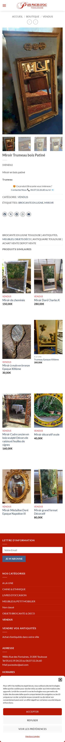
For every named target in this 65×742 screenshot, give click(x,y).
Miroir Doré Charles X (47, 300)
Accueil (17, 16)
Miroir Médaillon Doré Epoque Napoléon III (15, 512)
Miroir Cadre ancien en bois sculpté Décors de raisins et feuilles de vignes (15, 439)
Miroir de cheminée (13, 300)
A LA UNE (7, 583)
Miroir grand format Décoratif (45, 512)
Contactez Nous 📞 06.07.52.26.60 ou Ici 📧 (32, 189)
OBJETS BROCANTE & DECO (18, 613)
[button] (60, 679)
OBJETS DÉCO (23, 239)
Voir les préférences (32, 729)
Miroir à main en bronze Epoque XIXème (16, 367)
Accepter (32, 711)
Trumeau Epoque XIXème (46, 359)
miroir (48, 202)
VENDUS (48, 16)
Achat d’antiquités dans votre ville (20, 636)
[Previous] (7, 81)
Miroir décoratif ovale (46, 434)
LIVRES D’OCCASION (14, 595)
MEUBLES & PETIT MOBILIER (18, 601)
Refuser (32, 720)
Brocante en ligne (30, 202)
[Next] (57, 81)
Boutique (32, 16)
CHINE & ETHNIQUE (14, 589)
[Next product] (29, 22)
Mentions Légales (32, 736)
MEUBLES (8, 239)
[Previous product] (35, 22)
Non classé (8, 607)
